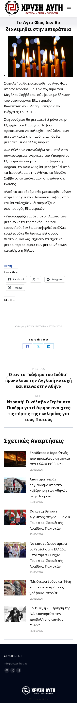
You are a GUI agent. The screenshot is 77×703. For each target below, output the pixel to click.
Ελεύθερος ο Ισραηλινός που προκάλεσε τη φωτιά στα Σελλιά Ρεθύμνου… (50, 458)
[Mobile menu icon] (69, 9)
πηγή (8, 265)
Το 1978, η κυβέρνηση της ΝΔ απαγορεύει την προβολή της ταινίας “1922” (50, 616)
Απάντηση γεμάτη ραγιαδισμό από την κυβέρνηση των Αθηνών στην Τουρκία (48, 488)
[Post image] (15, 459)
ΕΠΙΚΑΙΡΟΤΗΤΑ (36, 326)
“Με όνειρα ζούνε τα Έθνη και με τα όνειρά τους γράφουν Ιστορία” (50, 587)
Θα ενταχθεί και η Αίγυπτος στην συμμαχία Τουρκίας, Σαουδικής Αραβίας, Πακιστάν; (50, 520)
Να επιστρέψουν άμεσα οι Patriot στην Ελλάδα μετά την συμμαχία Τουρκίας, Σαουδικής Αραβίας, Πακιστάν (48, 555)
